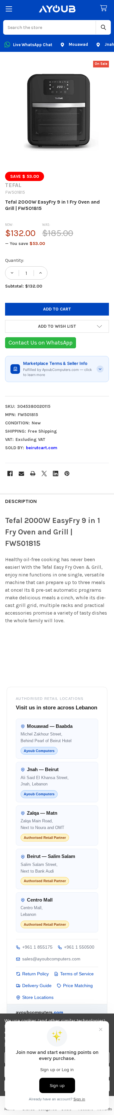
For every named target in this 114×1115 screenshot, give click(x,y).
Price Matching (78, 985)
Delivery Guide (37, 985)
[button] (57, 326)
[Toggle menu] (8, 8)
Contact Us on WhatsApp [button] (41, 342)
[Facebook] (10, 473)
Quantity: (14, 260)
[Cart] (105, 8)
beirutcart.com (41, 447)
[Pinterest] (67, 473)
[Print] (33, 473)
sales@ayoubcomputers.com (51, 958)
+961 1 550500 (79, 947)
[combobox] (50, 27)
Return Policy (35, 973)
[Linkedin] (55, 473)
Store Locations (38, 997)
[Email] (21, 473)
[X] (44, 473)
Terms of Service (77, 973)
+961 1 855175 (37, 947)
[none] (57, 113)
